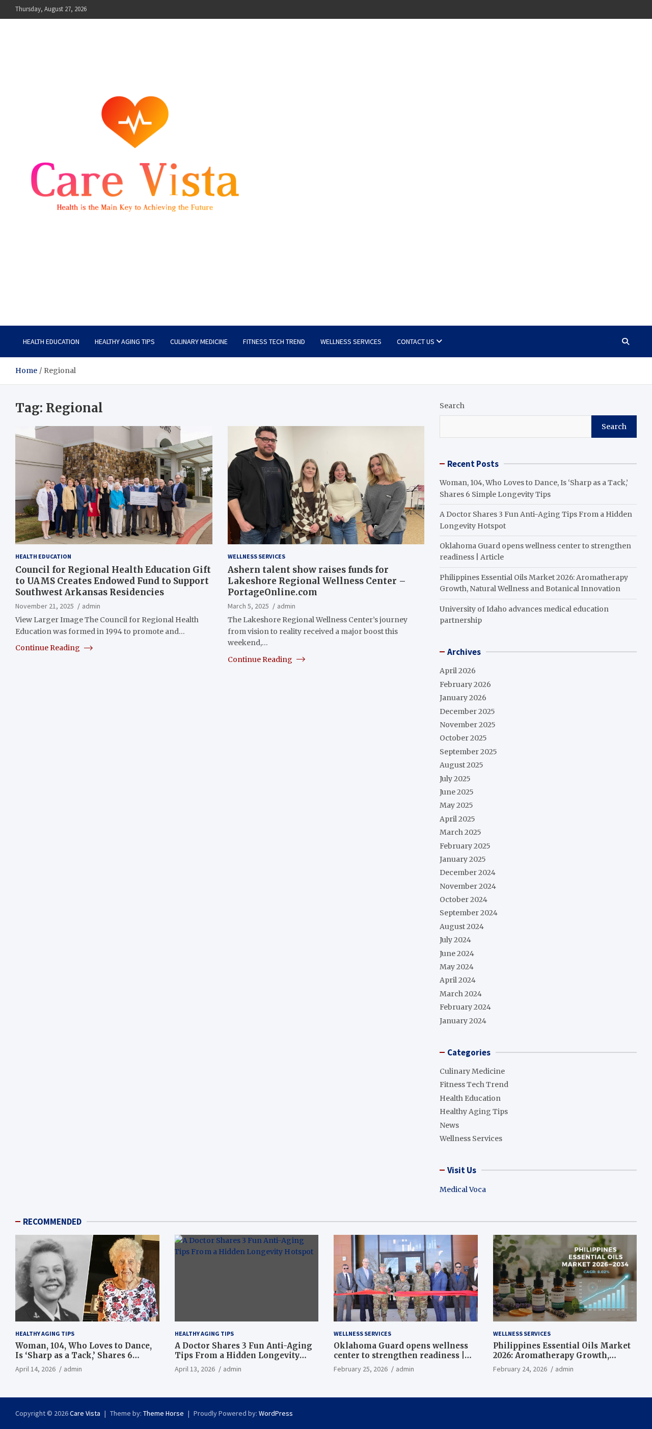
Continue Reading (48, 647)
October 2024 (463, 899)
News (449, 1125)
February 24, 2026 (520, 1368)
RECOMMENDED (52, 1221)
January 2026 (463, 697)
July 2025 (455, 778)
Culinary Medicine (199, 341)
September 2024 (469, 912)
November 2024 (468, 886)
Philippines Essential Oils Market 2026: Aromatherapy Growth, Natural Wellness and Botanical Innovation (562, 1361)
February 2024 (465, 1007)
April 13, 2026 (195, 1368)
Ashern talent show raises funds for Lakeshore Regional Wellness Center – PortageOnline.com (317, 580)
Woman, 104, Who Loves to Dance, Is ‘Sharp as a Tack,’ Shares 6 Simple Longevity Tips (83, 1355)
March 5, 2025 (248, 605)
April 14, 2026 (35, 1368)
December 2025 (467, 711)
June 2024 (457, 953)
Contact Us (415, 341)
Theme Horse (163, 1413)
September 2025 (468, 751)
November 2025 (468, 724)
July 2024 (455, 939)
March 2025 (460, 832)
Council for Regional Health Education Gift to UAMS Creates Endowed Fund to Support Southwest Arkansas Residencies (113, 580)
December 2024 (468, 872)
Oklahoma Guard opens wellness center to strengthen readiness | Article (401, 1355)
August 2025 (461, 765)
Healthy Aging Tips (125, 341)
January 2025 (463, 859)
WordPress (276, 1413)
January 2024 (463, 1020)
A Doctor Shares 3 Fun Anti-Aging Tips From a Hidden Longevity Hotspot (243, 1355)
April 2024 (458, 980)
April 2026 (458, 670)
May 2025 (456, 805)
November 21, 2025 (44, 605)
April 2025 (457, 819)
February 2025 (465, 846)
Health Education (51, 341)
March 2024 (461, 993)
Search (452, 405)
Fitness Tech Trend (274, 341)
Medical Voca (463, 1189)
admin (91, 605)
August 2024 (462, 926)
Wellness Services (351, 341)
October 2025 (463, 738)
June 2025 (457, 792)
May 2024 (457, 966)
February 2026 (465, 684)
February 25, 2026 (361, 1368)
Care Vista (56, 288)
